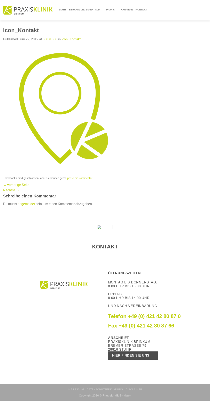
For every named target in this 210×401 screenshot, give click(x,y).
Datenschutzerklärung (105, 389)
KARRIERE (127, 9)
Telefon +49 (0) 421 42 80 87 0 (144, 316)
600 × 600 (50, 39)
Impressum (76, 389)
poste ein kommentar (79, 178)
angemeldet (26, 204)
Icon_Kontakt (71, 39)
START (62, 9)
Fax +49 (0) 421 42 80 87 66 (141, 326)
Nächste (11, 190)
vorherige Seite (16, 185)
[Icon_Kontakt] (64, 108)
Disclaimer (134, 389)
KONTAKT (141, 9)
